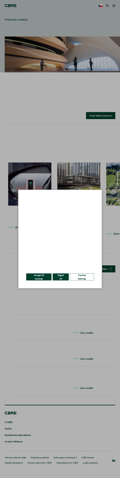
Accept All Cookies (39, 276)
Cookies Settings (82, 276)
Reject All (61, 276)
